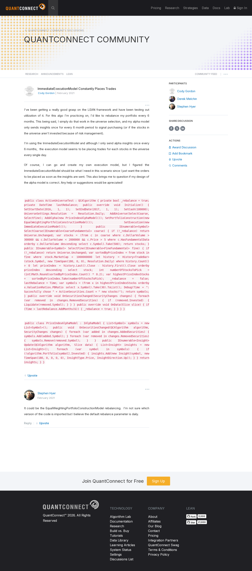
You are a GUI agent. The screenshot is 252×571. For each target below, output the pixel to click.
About (152, 517)
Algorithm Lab (120, 517)
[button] (206, 75)
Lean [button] (69, 74)
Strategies (190, 8)
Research (172, 8)
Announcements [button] (52, 74)
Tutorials (116, 536)
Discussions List (121, 559)
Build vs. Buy (119, 531)
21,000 (202, 522)
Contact (154, 531)
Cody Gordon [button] (46, 93)
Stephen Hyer (47, 393)
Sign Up (158, 481)
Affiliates (154, 521)
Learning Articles (122, 545)
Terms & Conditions (162, 550)
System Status (120, 550)
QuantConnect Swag (163, 545)
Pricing (156, 8)
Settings (116, 554)
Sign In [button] (241, 8)
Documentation (121, 521)
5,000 (201, 516)
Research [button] (31, 74)
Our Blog (154, 526)
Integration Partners (163, 540)
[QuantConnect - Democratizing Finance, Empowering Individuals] (25, 8)
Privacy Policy (158, 554)
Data (205, 8)
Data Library (119, 540)
